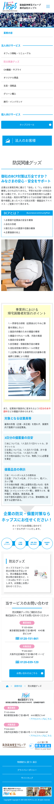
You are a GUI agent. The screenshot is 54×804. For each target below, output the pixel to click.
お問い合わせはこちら (27, 673)
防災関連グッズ (11, 61)
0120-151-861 (29, 638)
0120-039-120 (29, 662)
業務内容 (8, 32)
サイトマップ (27, 778)
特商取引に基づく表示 (27, 762)
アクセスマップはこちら (41, 719)
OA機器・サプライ (12, 69)
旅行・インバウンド (13, 101)
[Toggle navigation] (48, 6)
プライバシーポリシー (27, 770)
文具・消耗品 (10, 85)
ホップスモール (27, 124)
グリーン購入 (10, 93)
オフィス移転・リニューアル (17, 53)
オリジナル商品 (11, 77)
